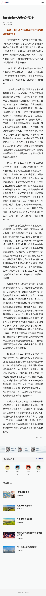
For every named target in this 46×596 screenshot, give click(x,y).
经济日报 (9, 22)
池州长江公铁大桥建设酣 (27, 547)
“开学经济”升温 (23, 492)
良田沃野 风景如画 (24, 519)
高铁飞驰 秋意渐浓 (24, 506)
